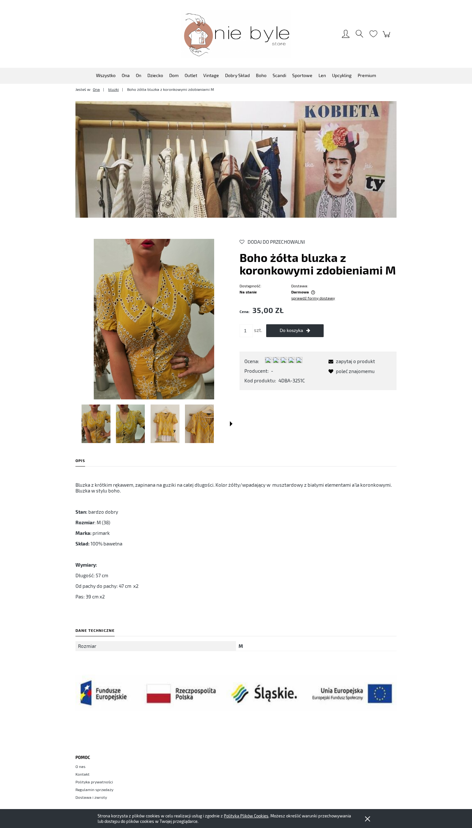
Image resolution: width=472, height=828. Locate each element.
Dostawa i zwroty (91, 797)
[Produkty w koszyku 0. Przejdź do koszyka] (387, 37)
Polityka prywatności (94, 782)
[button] (231, 423)
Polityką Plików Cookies (246, 815)
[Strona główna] (236, 34)
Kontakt (82, 774)
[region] (236, 159)
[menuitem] (105, 75)
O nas (80, 766)
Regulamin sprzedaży (94, 789)
